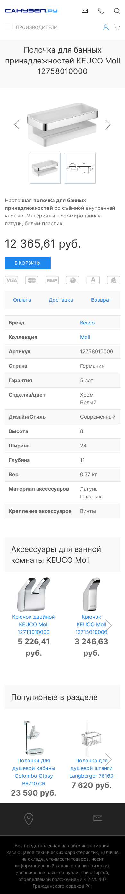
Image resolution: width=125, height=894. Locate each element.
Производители (37, 27)
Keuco (87, 322)
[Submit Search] (117, 11)
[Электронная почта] (98, 817)
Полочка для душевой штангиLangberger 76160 (91, 768)
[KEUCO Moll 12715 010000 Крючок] (91, 595)
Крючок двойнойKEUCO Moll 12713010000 (33, 624)
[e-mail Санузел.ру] (85, 10)
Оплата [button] (22, 300)
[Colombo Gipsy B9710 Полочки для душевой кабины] (34, 738)
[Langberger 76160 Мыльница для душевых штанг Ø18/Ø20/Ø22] (91, 738)
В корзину (28, 263)
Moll (85, 337)
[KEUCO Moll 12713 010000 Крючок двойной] (34, 595)
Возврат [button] (101, 300)
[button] (8, 27)
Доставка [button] (61, 300)
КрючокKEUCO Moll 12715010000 (91, 624)
